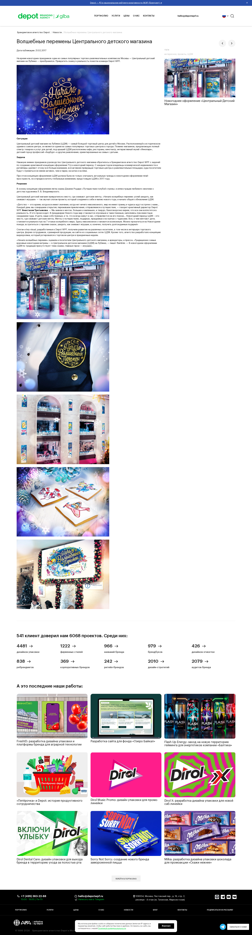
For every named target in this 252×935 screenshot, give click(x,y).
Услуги (116, 16)
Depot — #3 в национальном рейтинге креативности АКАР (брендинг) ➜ (169, 3)
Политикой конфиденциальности (112, 928)
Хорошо (166, 926)
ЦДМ (190, 54)
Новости (128, 910)
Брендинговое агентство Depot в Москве (55, 931)
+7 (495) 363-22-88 (33, 896)
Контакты (148, 16)
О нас (136, 16)
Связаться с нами (238, 927)
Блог (155, 910)
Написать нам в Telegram (91, 899)
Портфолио (101, 16)
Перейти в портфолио (126, 879)
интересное (170, 54)
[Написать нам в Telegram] (222, 926)
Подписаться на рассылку (220, 910)
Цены (127, 16)
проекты (182, 54)
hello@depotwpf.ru (188, 16)
